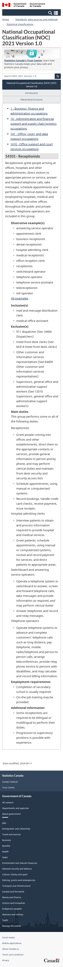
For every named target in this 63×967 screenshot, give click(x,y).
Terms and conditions (13, 954)
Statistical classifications (19, 24)
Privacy (5, 960)
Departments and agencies (15, 808)
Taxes (5, 857)
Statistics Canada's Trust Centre (23, 60)
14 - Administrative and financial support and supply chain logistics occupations (33, 123)
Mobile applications (12, 943)
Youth (5, 920)
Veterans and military (12, 914)
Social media (8, 937)
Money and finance (11, 897)
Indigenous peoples (12, 908)
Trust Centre (8, 787)
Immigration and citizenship (16, 828)
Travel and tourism (11, 834)
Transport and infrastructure (16, 885)
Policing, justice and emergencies (18, 880)
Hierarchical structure (31, 99)
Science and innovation (13, 903)
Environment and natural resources (19, 863)
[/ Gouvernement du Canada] (23, 5)
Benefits (6, 845)
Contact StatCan (10, 781)
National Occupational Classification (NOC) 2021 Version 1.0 (31, 84)
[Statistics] (31, 54)
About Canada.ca (10, 949)
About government (11, 814)
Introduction (31, 92)
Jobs (4, 823)
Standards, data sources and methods (36, 19)
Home (5, 19)
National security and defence (17, 868)
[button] (32, 13)
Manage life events (11, 925)
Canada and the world (13, 891)
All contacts (7, 802)
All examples (19, 298)
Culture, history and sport (15, 874)
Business (6, 840)
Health (5, 851)
